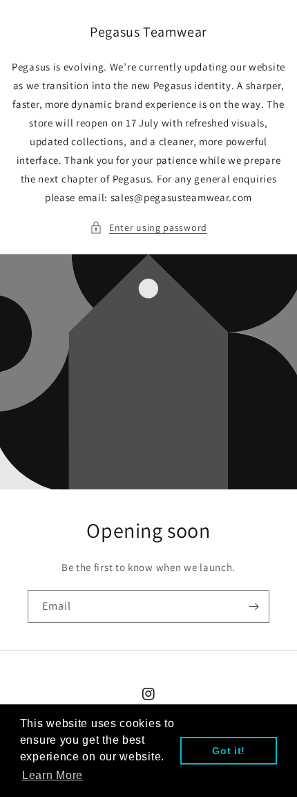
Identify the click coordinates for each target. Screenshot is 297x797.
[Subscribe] (253, 606)
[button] (148, 227)
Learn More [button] (52, 775)
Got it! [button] (228, 750)
